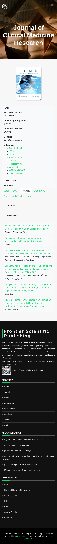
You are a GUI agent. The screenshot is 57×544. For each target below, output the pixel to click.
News (6, 397)
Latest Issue (12, 205)
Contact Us (9, 403)
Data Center (9, 408)
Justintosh (28, 539)
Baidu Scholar (15, 157)
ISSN (11, 151)
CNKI (6, 506)
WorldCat (13, 167)
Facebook (8, 414)
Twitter (7, 419)
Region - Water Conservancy (16, 445)
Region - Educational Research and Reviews (23, 439)
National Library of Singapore (17, 490)
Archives (10, 216)
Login (6, 425)
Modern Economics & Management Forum (23, 470)
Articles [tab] (26, 190)
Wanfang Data (10, 495)
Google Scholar (16, 148)
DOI (6, 501)
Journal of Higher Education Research (21, 464)
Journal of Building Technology (17, 450)
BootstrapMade (21, 536)
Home (6, 386)
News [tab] (29, 196)
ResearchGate (16, 164)
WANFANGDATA (17, 170)
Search (7, 392)
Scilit (11, 154)
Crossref (13, 161)
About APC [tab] (39, 190)
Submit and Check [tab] (13, 196)
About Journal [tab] (11, 190)
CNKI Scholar (15, 173)
